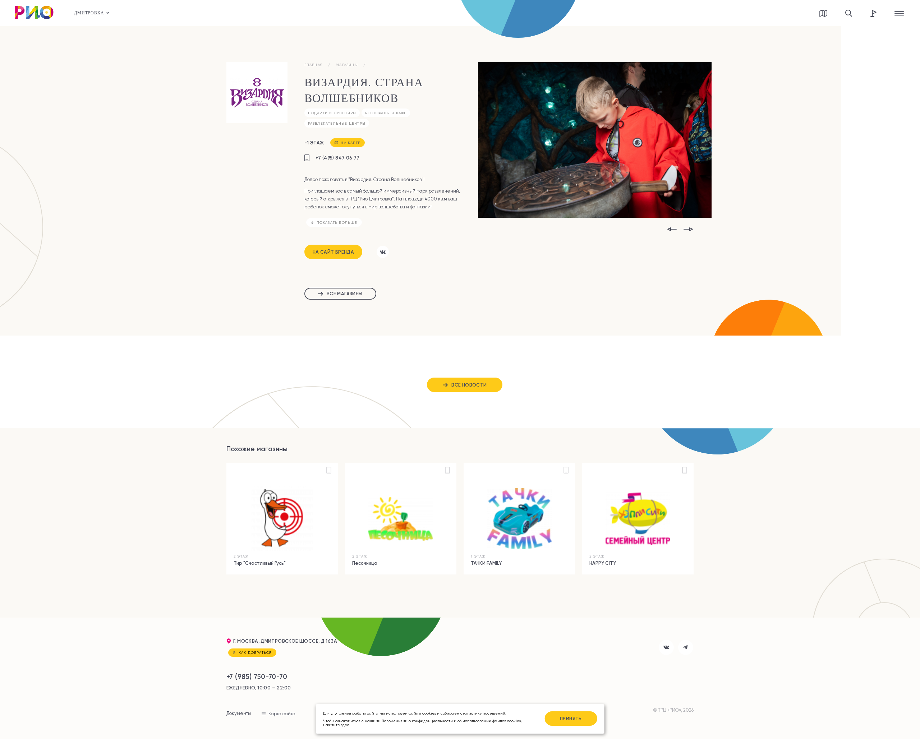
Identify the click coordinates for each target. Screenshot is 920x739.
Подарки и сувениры (332, 113)
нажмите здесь (337, 724)
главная (313, 65)
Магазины (347, 65)
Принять (571, 718)
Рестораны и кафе (385, 113)
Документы (238, 713)
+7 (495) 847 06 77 (338, 158)
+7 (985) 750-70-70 (256, 677)
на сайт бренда (333, 252)
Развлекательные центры (336, 123)
